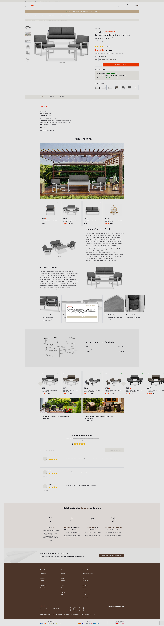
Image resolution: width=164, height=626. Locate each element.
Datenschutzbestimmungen (91, 305)
